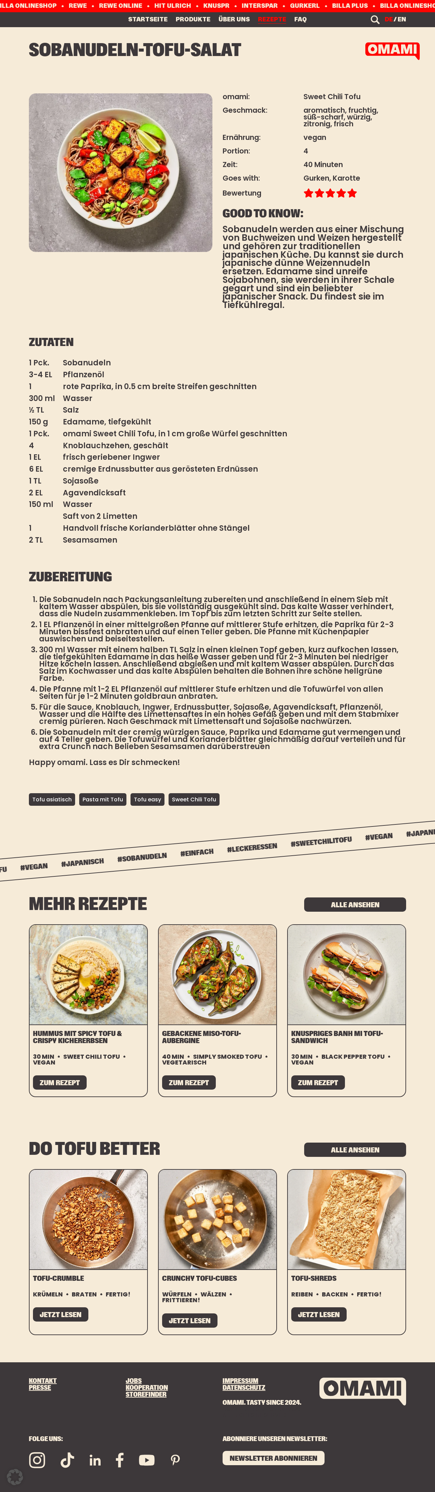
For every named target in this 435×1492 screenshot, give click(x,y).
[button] (15, 1477)
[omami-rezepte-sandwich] (346, 974)
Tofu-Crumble (58, 1278)
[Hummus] (88, 974)
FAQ (300, 19)
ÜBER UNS (234, 19)
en (402, 19)
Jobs (134, 1381)
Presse (40, 1387)
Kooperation (147, 1387)
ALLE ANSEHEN (355, 905)
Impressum (240, 1381)
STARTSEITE (148, 19)
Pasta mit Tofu (103, 799)
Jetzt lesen (61, 1315)
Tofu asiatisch (52, 799)
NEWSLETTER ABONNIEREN (273, 1458)
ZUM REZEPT (60, 1083)
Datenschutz (244, 1387)
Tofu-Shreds (313, 1278)
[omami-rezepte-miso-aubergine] (217, 974)
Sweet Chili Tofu (194, 799)
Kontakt (43, 1381)
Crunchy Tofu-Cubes (199, 1278)
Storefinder (146, 1394)
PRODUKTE (193, 19)
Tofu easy (147, 799)
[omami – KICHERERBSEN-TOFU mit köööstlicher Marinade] (392, 51)
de (389, 19)
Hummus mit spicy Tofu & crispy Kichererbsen (77, 1037)
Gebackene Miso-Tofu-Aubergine (201, 1037)
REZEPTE (272, 19)
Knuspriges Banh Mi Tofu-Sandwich (337, 1037)
